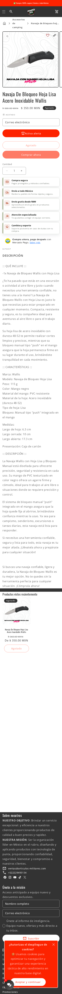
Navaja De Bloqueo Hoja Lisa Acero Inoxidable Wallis (16, 630)
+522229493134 (17, 872)
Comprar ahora (31, 154)
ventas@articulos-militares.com (27, 868)
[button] (3, 11)
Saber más (35, 242)
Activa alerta (33, 133)
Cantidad (7, 164)
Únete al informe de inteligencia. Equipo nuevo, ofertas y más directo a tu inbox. (31, 925)
